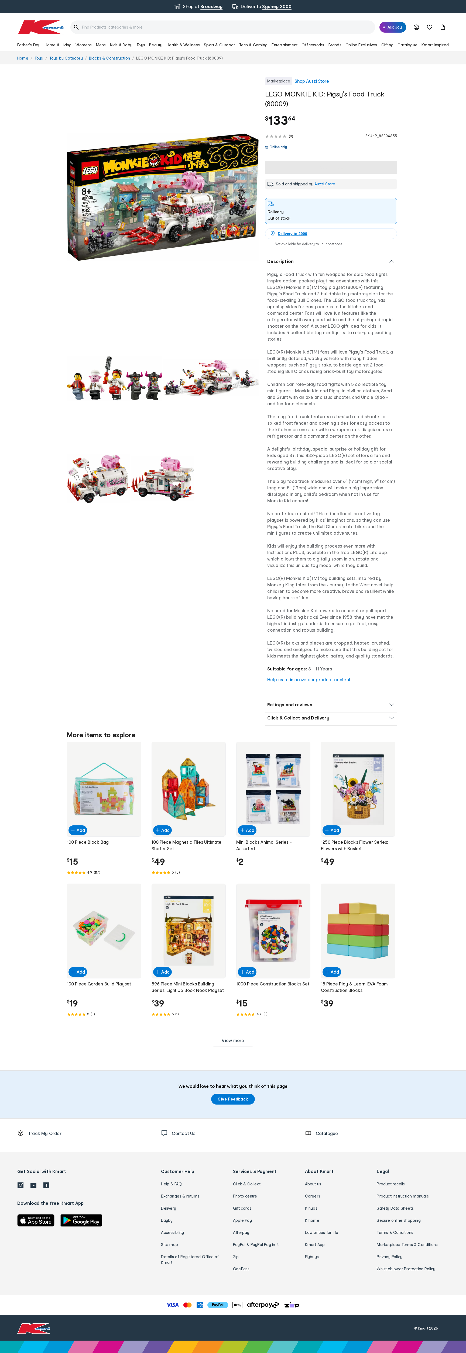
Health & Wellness (183, 45)
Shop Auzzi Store (311, 81)
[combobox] (222, 27)
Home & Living (58, 45)
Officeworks (312, 45)
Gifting (387, 45)
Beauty (155, 45)
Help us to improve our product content (308, 679)
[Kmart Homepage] (40, 27)
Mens (101, 45)
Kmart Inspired (435, 45)
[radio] (163, 197)
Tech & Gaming (253, 45)
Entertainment (284, 45)
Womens (84, 45)
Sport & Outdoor (219, 45)
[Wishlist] (430, 27)
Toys (140, 45)
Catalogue (407, 45)
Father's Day (28, 45)
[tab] (331, 211)
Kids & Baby (121, 45)
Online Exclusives (361, 45)
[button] (443, 27)
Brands (334, 45)
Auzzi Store (324, 184)
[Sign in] (416, 27)
